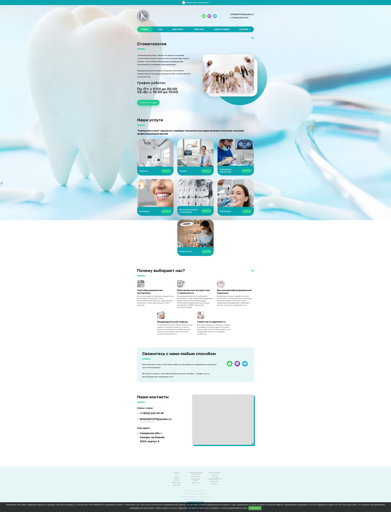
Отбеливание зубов (195, 479)
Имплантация (176, 482)
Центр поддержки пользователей (195, 499)
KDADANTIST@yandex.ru (242, 14)
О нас (160, 29)
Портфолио (214, 475)
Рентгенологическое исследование (196, 473)
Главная (144, 29)
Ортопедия (176, 485)
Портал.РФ (203, 493)
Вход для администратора (195, 491)
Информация (214, 481)
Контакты (214, 484)
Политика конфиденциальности (215, 478)
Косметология (195, 476)
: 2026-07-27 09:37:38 (206, 496)
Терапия (176, 480)
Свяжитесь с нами (148, 103)
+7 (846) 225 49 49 (239, 18)
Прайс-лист (199, 29)
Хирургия (177, 477)
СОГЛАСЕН (254, 508)
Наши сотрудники (222, 29)
